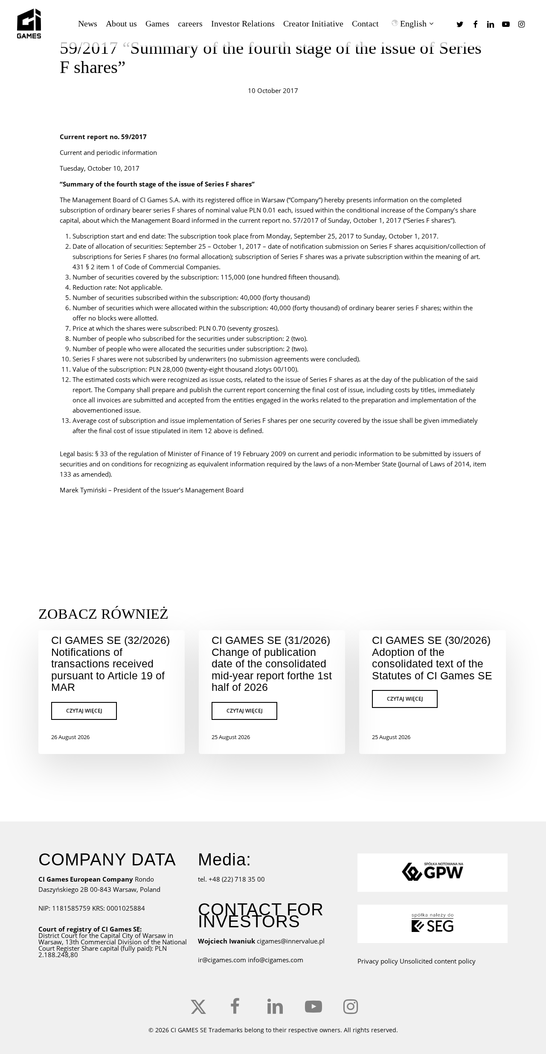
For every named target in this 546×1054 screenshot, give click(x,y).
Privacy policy (377, 961)
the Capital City (111, 935)
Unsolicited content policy (438, 961)
